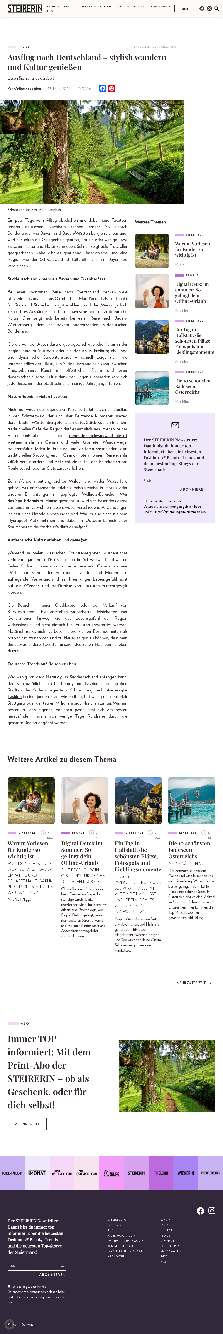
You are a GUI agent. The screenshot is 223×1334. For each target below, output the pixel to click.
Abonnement (27, 1124)
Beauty (70, 6)
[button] (9, 1324)
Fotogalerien (170, 1246)
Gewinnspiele (159, 6)
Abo (50, 11)
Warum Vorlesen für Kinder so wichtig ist (192, 249)
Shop (185, 9)
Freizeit (106, 6)
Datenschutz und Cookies (125, 1241)
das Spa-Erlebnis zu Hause (32, 501)
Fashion (53, 6)
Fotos (138, 6)
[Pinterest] (111, 89)
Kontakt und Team (120, 1246)
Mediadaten (116, 1256)
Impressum (115, 1225)
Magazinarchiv (171, 1251)
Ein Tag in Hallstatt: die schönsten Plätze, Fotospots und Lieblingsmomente (194, 340)
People (123, 6)
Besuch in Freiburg (91, 350)
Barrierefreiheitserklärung (126, 1251)
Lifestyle (88, 6)
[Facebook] (102, 89)
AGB (110, 1230)
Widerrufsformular (121, 1236)
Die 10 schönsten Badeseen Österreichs (193, 386)
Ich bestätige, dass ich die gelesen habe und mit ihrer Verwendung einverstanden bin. (175, 507)
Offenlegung (117, 1220)
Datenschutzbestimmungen (163, 506)
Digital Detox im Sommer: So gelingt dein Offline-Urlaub (192, 292)
